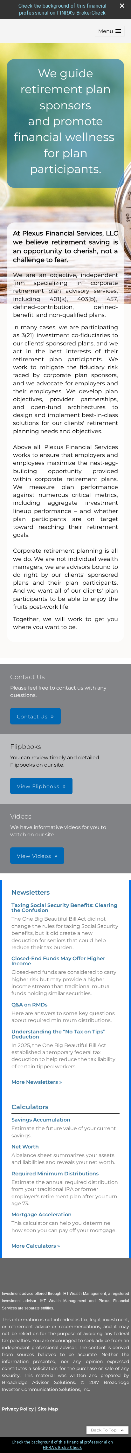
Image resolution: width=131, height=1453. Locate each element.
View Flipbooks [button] (38, 786)
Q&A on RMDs (29, 1005)
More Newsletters (36, 1082)
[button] (110, 31)
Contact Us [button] (32, 717)
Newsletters (30, 892)
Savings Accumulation (40, 1120)
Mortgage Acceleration (41, 1215)
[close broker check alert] (122, 5)
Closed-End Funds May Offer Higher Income (58, 961)
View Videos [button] (34, 856)
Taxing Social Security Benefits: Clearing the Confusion (64, 907)
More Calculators (35, 1246)
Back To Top (104, 1430)
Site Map (48, 1409)
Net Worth (25, 1147)
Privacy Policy (18, 1409)
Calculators (29, 1107)
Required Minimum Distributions (55, 1174)
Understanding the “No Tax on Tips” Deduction (58, 1034)
